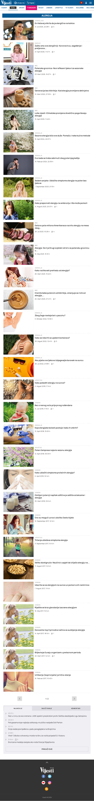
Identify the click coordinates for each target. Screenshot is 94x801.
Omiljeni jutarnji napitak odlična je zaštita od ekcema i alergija (60, 496)
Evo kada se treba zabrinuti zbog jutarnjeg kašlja (57, 158)
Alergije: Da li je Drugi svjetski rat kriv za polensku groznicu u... (62, 249)
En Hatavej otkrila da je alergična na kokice (55, 23)
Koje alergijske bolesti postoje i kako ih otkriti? (56, 427)
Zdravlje (38, 133)
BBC (36, 65)
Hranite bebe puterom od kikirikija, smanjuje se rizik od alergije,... (60, 294)
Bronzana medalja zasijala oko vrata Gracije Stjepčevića (31, 742)
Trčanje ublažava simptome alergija (51, 540)
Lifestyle (38, 380)
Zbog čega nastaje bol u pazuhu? (50, 315)
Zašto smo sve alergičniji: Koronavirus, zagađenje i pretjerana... (58, 47)
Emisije (38, 43)
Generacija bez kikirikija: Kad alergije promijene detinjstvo (62, 90)
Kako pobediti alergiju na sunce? (50, 382)
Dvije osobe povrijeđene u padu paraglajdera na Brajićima (32, 729)
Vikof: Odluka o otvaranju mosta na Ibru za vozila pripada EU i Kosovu (36, 735)
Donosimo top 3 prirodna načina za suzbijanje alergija (60, 630)
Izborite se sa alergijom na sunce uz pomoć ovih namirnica (62, 585)
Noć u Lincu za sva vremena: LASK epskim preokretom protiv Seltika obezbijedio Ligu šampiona (47, 716)
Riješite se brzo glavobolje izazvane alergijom (56, 607)
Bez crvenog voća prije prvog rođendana (53, 405)
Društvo (38, 447)
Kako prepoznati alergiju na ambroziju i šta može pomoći (61, 203)
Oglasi (32, 3)
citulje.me (21, 3)
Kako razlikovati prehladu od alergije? (52, 270)
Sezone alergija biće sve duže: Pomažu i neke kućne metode (62, 135)
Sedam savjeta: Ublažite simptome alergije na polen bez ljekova (61, 181)
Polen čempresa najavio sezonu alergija (53, 450)
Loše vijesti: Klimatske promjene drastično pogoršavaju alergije (61, 114)
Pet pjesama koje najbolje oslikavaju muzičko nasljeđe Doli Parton (35, 722)
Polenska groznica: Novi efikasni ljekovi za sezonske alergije (59, 69)
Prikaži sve (47, 749)
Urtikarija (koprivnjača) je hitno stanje (53, 675)
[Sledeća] (74, 698)
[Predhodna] (19, 698)
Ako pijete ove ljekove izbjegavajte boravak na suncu (59, 360)
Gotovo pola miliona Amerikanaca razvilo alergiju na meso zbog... (62, 226)
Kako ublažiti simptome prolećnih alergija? (55, 472)
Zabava (37, 402)
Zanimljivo (39, 20)
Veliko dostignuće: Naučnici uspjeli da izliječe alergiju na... (62, 562)
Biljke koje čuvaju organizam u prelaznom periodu (58, 652)
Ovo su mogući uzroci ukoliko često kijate (54, 517)
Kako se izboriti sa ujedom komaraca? (52, 337)
